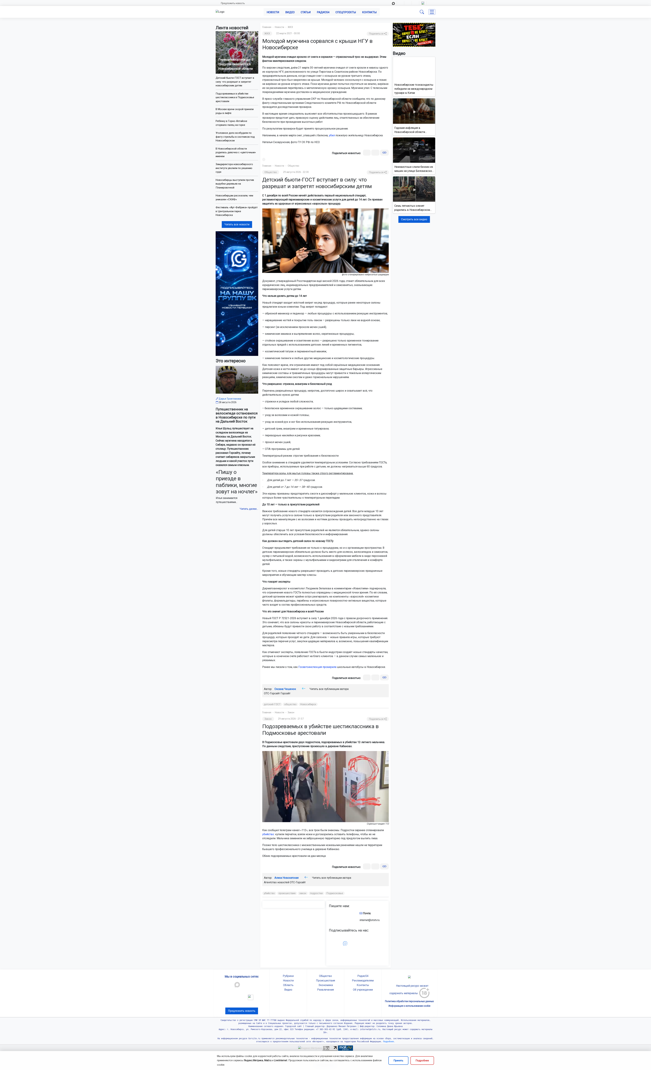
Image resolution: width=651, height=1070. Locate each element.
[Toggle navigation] (431, 12)
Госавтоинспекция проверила (317, 667)
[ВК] (367, 153)
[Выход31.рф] (414, 34)
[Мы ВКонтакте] (237, 293)
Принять (398, 1060)
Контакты (369, 12)
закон (302, 893)
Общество (293, 165)
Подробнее (422, 1060)
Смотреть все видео (414, 219)
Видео (290, 12)
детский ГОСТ (272, 704)
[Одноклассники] (375, 153)
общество (290, 704)
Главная (266, 27)
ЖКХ (290, 27)
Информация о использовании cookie (409, 1005)
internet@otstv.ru (370, 920)
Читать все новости (236, 224)
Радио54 (323, 12)
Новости (273, 12)
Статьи (306, 12)
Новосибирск (308, 704)
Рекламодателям (363, 980)
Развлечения (325, 989)
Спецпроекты (346, 12)
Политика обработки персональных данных (409, 1001)
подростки (316, 893)
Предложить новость (233, 3)
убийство (268, 834)
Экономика (325, 985)
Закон (291, 712)
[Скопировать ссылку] (384, 153)
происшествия (287, 893)
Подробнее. (388, 1041)
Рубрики (288, 976)
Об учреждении (363, 989)
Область (288, 985)
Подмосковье (334, 893)
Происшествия (325, 980)
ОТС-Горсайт (298, 882)
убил (332, 135)
